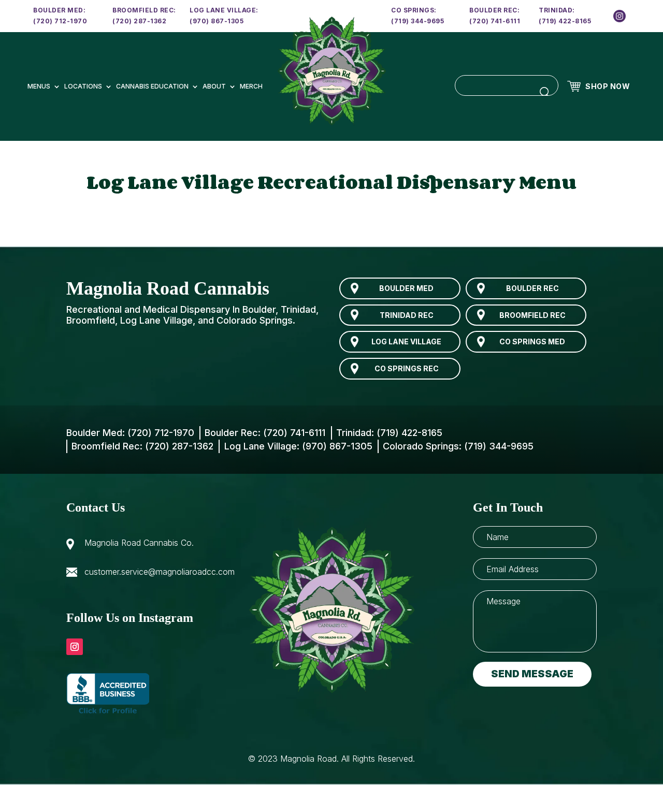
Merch (251, 86)
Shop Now (607, 86)
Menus (38, 86)
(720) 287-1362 (139, 21)
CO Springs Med (532, 341)
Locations (83, 86)
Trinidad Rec (407, 315)
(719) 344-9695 (417, 21)
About (214, 86)
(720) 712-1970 (60, 21)
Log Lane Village (406, 341)
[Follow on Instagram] (74, 646)
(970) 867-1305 (216, 21)
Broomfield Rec (532, 315)
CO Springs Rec (406, 368)
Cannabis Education (152, 86)
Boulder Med (406, 288)
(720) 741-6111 (494, 21)
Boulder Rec (532, 288)
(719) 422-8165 (565, 21)
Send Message (532, 674)
